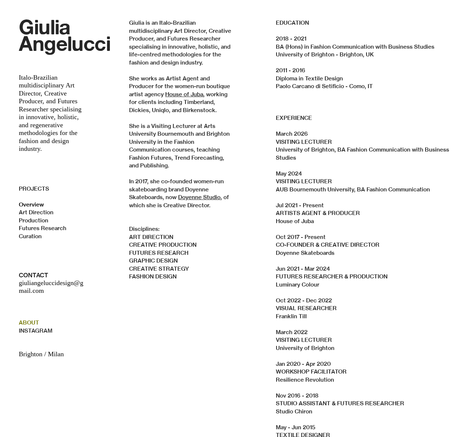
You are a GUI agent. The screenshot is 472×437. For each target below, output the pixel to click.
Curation (30, 236)
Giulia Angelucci (64, 34)
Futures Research (42, 228)
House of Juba (184, 94)
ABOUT (29, 322)
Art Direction (36, 212)
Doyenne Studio (199, 197)
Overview (31, 204)
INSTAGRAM (35, 330)
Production (33, 220)
